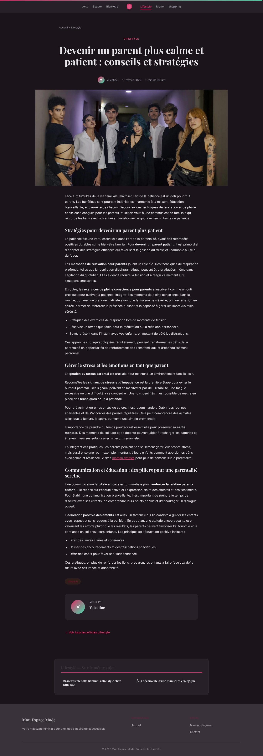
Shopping (174, 6)
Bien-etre (112, 6)
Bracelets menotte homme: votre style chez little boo (92, 683)
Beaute (97, 6)
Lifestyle (146, 6)
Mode (160, 6)
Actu (85, 6)
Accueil (63, 27)
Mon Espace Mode (38, 719)
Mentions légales (200, 725)
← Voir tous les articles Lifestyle (87, 632)
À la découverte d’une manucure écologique (166, 681)
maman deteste (123, 458)
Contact (195, 732)
